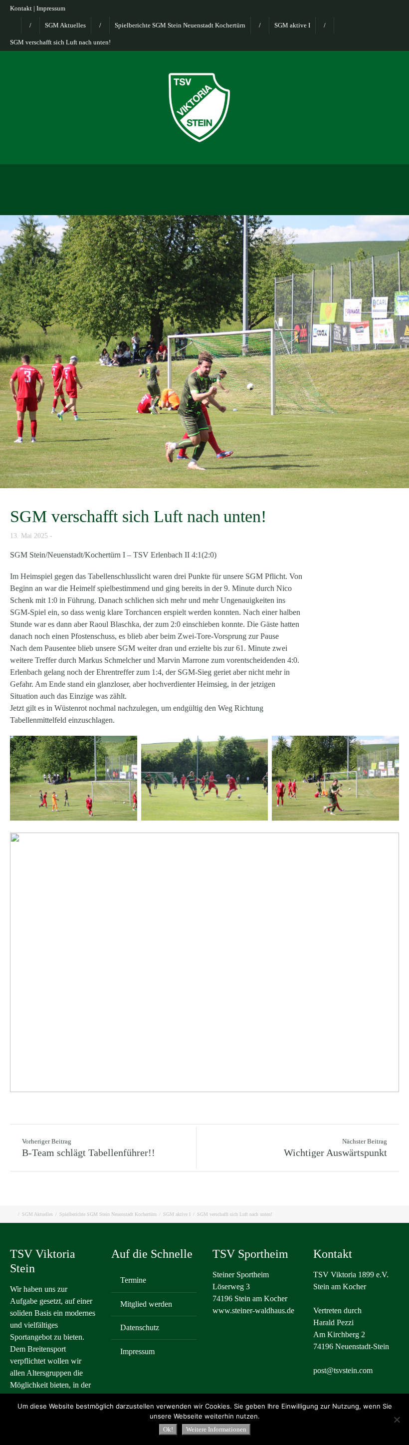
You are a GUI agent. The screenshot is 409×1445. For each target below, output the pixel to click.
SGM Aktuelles (65, 25)
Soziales (220, 201)
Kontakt (21, 8)
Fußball (218, 176)
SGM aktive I (292, 25)
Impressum (50, 8)
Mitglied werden (146, 1304)
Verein (49, 176)
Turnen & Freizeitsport (284, 176)
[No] (397, 1420)
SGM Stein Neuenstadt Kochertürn (133, 176)
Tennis (383, 176)
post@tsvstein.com (343, 1370)
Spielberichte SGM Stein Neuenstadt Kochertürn (180, 25)
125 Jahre (266, 201)
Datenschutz (139, 1327)
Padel (346, 176)
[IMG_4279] (204, 351)
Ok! (168, 1429)
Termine (133, 1280)
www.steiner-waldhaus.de (253, 1310)
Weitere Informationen (216, 1429)
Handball (174, 201)
